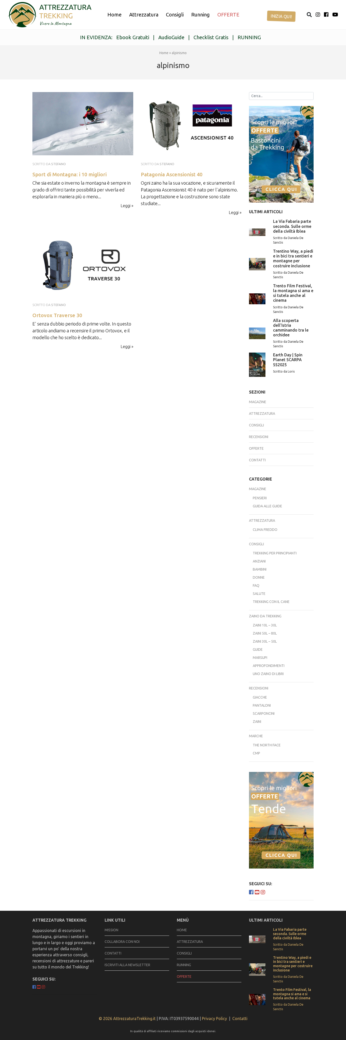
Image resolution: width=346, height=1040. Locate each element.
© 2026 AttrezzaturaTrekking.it (127, 1018)
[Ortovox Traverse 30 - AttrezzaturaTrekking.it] (82, 264)
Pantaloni (262, 705)
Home (114, 14)
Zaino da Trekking (265, 616)
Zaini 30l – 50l (265, 641)
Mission (111, 930)
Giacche (260, 697)
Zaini (257, 722)
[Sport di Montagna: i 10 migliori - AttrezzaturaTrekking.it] (49, 14)
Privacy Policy (214, 1018)
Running (200, 14)
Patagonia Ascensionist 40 (171, 174)
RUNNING (249, 37)
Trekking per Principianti (275, 553)
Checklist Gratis (211, 37)
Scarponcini (264, 713)
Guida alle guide (267, 506)
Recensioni (258, 437)
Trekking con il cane (271, 602)
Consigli (175, 14)
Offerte (256, 448)
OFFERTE (228, 14)
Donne (259, 577)
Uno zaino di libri (268, 674)
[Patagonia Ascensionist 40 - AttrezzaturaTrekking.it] (191, 123)
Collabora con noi (122, 942)
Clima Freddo (265, 530)
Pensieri (260, 498)
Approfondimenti (268, 666)
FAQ (256, 585)
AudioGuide (171, 37)
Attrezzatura (143, 14)
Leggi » (127, 205)
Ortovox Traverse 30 (57, 315)
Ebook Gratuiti (132, 37)
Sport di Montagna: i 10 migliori (69, 174)
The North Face (267, 745)
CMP (256, 753)
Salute (259, 594)
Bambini (259, 569)
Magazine (257, 402)
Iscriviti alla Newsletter (127, 965)
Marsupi (260, 658)
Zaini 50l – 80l (265, 633)
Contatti (257, 460)
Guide (258, 649)
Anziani (259, 561)
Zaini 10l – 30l (265, 625)
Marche (256, 736)
